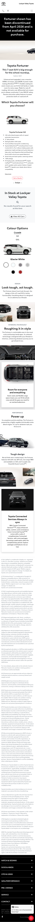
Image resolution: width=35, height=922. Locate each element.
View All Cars (18, 216)
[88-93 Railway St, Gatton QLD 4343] (8, 11)
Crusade (17, 232)
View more (8, 174)
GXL (17, 239)
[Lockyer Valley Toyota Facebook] (2, 917)
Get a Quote (17, 178)
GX (17, 236)
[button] (32, 11)
